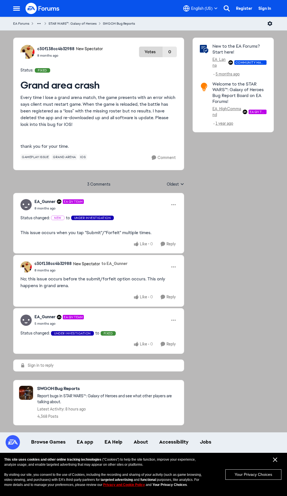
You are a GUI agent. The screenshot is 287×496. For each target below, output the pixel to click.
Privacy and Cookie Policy (124, 485)
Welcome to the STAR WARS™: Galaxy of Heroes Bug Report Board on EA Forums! (238, 92)
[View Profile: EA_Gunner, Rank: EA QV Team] (26, 204)
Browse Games (48, 442)
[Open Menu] (270, 23)
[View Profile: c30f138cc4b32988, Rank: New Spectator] (27, 52)
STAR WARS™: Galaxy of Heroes (72, 23)
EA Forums (21, 23)
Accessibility (174, 442)
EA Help (113, 442)
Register (244, 8)
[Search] (226, 8)
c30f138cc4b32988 (56, 48)
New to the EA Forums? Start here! (236, 49)
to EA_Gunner (114, 263)
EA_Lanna (219, 62)
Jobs (205, 442)
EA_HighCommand (226, 111)
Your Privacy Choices (253, 474)
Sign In (264, 8)
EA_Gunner (44, 201)
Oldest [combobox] (175, 184)
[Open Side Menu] (16, 8)
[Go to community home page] (43, 8)
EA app (85, 442)
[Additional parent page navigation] (39, 23)
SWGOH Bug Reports (119, 23)
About (141, 442)
